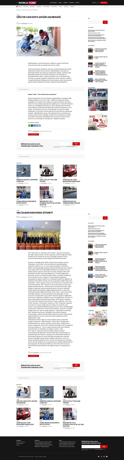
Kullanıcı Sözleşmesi (71, 146)
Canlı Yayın (25, 6)
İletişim (17, 445)
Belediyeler (32, 6)
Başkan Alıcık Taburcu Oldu (94, 33)
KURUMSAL (18, 440)
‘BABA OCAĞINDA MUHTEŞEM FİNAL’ (66, 445)
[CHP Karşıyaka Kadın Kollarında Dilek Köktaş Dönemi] (90, 50)
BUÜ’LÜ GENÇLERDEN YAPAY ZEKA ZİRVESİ (43, 441)
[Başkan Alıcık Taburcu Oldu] (90, 57)
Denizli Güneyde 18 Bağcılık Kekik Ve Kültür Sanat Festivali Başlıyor (96, 35)
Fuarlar (60, 6)
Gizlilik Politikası (19, 443)
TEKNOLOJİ (37, 440)
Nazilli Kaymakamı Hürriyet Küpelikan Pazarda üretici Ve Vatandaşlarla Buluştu (97, 38)
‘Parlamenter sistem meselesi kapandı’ (67, 446)
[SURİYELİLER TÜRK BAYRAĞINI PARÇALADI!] (73, 171)
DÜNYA (60, 440)
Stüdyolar (73, 6)
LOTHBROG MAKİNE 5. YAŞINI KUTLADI (42, 443)
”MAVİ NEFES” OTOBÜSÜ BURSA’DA (42, 446)
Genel (18, 199)
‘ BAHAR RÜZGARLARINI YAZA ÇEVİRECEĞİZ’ (44, 445)
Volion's (44, 456)
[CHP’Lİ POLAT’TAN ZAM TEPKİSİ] (50, 171)
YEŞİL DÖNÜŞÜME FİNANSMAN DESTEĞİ (67, 441)
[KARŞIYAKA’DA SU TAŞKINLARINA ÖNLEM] (73, 192)
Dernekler (39, 6)
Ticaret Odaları (46, 6)
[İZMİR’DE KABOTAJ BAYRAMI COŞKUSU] (27, 171)
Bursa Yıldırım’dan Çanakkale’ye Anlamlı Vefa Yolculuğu (97, 41)
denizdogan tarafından (93, 97)
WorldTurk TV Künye (20, 441)
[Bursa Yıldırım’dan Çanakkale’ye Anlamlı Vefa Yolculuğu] (90, 80)
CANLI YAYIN (103, 2)
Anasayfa (18, 9)
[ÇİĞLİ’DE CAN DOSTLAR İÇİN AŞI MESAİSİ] (27, 392)
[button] (17, 2)
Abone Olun (76, 144)
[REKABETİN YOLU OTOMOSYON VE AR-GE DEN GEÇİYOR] (50, 192)
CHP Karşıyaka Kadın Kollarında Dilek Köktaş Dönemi (96, 31)
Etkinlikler (66, 6)
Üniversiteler (54, 6)
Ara (89, 18)
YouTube (19, 6)
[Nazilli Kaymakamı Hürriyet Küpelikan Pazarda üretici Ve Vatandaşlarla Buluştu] (90, 72)
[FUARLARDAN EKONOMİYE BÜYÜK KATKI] (27, 192)
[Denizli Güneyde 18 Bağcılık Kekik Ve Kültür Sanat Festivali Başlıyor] (90, 64)
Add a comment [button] (34, 134)
